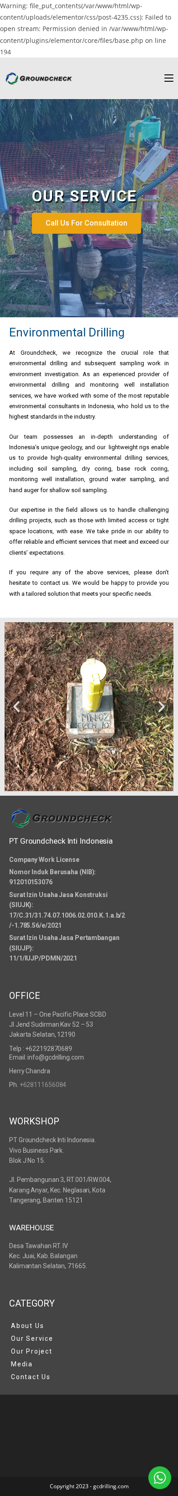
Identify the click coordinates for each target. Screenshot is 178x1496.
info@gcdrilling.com (55, 1057)
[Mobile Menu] (168, 78)
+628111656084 (43, 1084)
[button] (16, 706)
